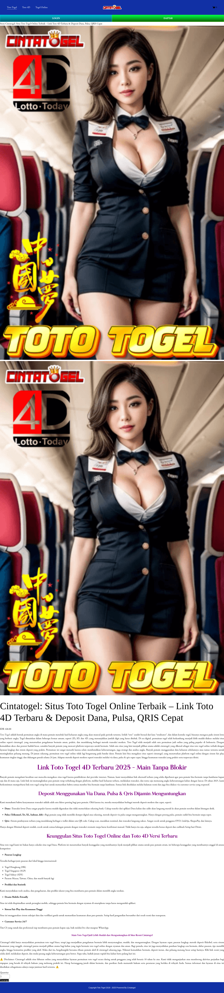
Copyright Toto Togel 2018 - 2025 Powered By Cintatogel (112, 988)
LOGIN (56, 18)
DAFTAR (168, 18)
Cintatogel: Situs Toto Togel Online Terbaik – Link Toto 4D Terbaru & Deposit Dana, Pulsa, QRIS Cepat (53, 23)
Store (2, 23)
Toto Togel (5, 734)
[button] (4, 980)
